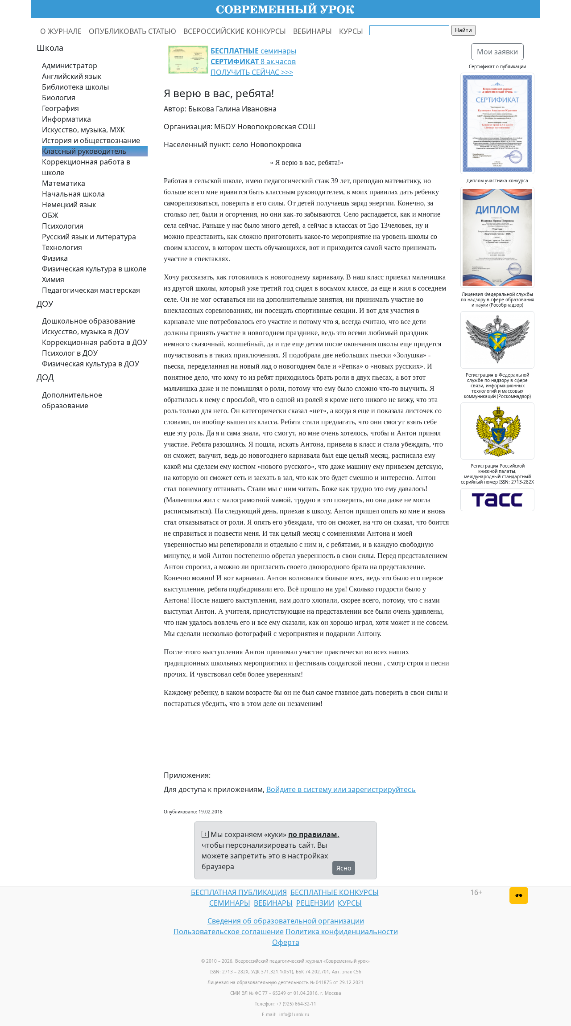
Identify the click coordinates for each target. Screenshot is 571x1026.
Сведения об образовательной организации (285, 921)
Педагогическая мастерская (91, 290)
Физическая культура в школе (94, 269)
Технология (62, 247)
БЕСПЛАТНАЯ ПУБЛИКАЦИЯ (239, 892)
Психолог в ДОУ (70, 353)
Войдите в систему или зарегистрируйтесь (341, 789)
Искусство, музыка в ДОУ (85, 332)
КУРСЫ (351, 31)
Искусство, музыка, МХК (83, 130)
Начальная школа (73, 194)
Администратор (69, 65)
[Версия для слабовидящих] (518, 895)
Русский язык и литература (89, 237)
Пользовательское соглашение (229, 931)
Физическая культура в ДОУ (90, 364)
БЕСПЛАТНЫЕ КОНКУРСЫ (334, 892)
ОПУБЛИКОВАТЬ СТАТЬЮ (132, 31)
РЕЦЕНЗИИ (315, 903)
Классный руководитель (84, 151)
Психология (62, 226)
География (60, 108)
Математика (63, 183)
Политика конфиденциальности (342, 931)
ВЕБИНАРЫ (312, 31)
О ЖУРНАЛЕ (61, 31)
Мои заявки (497, 52)
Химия (53, 279)
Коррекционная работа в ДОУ (94, 342)
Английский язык (71, 76)
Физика (55, 258)
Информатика (66, 119)
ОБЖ (50, 215)
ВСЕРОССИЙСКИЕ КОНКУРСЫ (234, 31)
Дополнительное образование (72, 400)
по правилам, (313, 834)
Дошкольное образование (88, 321)
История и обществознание (91, 140)
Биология (58, 98)
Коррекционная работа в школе (86, 167)
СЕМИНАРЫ (229, 903)
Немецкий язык (69, 204)
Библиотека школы (75, 87)
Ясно (343, 868)
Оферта (285, 942)
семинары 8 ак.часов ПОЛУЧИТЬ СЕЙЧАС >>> (253, 61)
